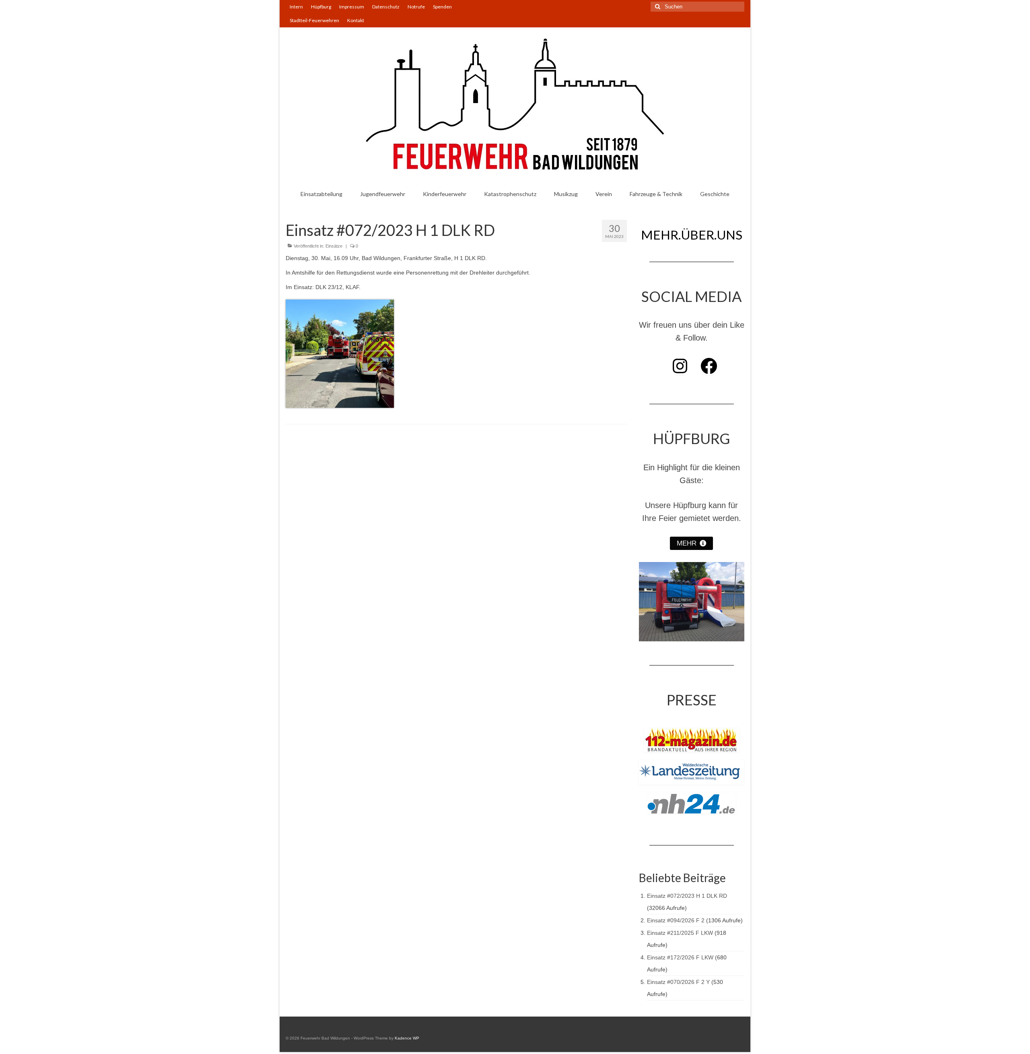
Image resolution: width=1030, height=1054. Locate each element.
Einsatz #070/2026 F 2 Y (678, 982)
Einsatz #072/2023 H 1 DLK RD (687, 896)
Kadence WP (407, 1038)
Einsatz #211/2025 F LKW (680, 933)
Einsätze (333, 246)
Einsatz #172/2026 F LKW (680, 957)
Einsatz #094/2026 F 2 (676, 920)
